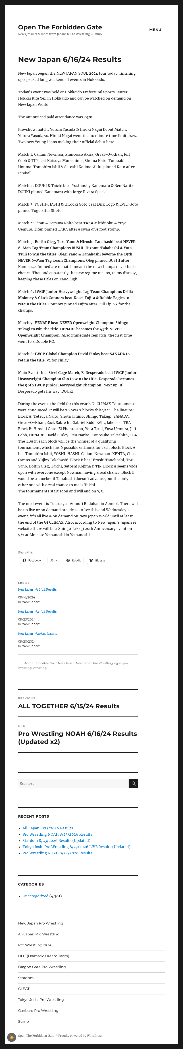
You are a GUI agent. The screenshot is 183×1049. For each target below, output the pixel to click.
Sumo (23, 1021)
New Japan (66, 663)
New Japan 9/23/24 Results (37, 612)
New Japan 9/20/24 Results (37, 634)
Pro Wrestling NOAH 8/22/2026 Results (57, 853)
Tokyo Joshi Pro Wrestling (41, 1000)
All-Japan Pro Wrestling (39, 934)
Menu (155, 30)
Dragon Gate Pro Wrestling (42, 967)
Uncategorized (35, 896)
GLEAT (23, 989)
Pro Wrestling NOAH (36, 945)
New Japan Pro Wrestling (94, 663)
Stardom (26, 978)
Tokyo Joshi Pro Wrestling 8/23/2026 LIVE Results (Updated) (76, 847)
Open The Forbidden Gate (60, 27)
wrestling (40, 667)
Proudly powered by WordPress (80, 1036)
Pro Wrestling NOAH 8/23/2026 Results (57, 834)
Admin (29, 663)
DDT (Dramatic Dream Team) (43, 956)
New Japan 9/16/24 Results (37, 590)
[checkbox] (11, 1037)
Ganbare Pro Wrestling (38, 1010)
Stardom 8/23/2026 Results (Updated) (56, 840)
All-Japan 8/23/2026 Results (48, 828)
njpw (118, 663)
